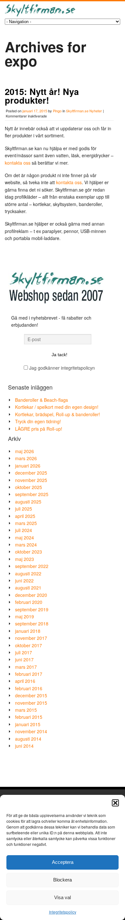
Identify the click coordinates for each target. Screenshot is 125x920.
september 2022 (31, 566)
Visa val (62, 897)
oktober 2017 (28, 645)
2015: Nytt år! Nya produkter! (42, 95)
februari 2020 (28, 602)
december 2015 (31, 695)
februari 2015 (28, 717)
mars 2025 (26, 523)
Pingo (57, 110)
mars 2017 (26, 667)
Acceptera (62, 862)
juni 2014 (24, 746)
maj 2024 (24, 537)
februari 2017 (28, 674)
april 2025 (25, 516)
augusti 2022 (28, 573)
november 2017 (31, 638)
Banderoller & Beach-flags (41, 400)
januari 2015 (27, 724)
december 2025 (31, 472)
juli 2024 (23, 530)
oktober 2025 (28, 487)
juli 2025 (23, 508)
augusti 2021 (28, 587)
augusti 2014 (28, 738)
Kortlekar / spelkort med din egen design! (56, 407)
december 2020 (31, 595)
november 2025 (31, 480)
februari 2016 (28, 688)
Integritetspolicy (62, 912)
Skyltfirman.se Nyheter (84, 110)
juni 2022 (24, 580)
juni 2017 (24, 659)
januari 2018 (27, 631)
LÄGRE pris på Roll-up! (38, 429)
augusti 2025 (28, 501)
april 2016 (25, 681)
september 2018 (31, 623)
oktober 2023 (28, 551)
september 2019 (31, 609)
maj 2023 (24, 559)
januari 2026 (27, 465)
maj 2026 (24, 451)
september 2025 (31, 494)
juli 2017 (23, 652)
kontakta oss (17, 162)
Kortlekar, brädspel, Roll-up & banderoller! (57, 414)
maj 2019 (24, 616)
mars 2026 (26, 458)
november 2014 (31, 731)
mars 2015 (26, 710)
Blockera (62, 879)
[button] (115, 803)
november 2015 (31, 703)
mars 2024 (26, 544)
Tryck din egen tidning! (38, 421)
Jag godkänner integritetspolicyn (61, 368)
